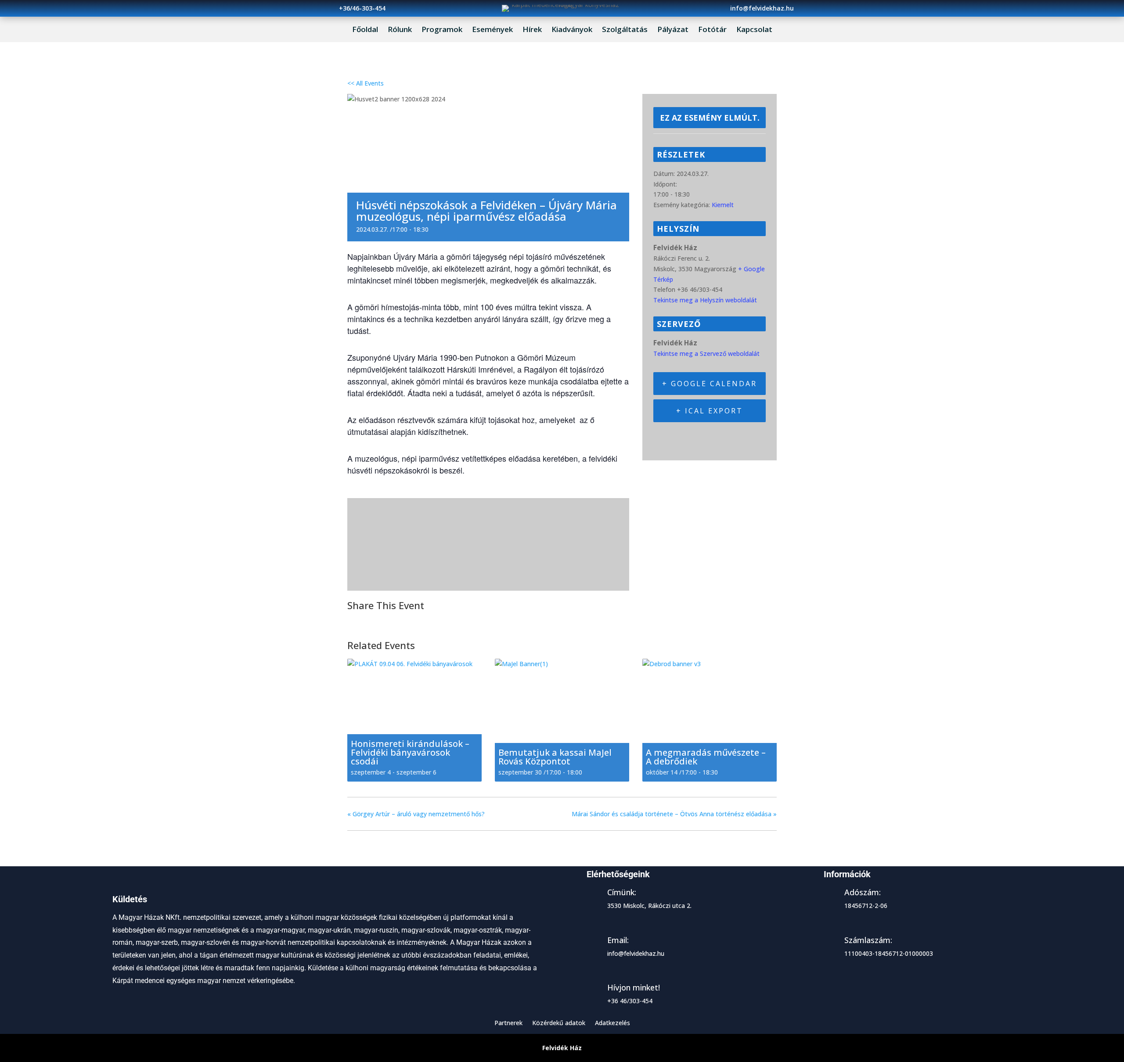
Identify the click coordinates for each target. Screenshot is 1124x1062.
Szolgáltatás (625, 30)
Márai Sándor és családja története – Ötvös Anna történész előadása (674, 814)
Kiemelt (723, 205)
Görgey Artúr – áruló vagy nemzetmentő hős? (416, 814)
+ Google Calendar (709, 383)
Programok (442, 30)
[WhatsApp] (421, 622)
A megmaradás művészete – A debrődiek (706, 756)
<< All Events (365, 83)
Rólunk (400, 30)
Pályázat (672, 30)
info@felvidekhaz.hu (635, 953)
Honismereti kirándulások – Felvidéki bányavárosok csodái (410, 752)
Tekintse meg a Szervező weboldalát (706, 353)
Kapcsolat (754, 30)
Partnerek (508, 1023)
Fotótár (712, 30)
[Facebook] (356, 622)
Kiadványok (571, 30)
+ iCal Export (709, 411)
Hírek (532, 30)
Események (492, 30)
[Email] (400, 622)
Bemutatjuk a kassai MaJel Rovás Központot (555, 756)
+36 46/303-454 (629, 1001)
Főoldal (365, 30)
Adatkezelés (612, 1023)
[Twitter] (377, 622)
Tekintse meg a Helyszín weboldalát (705, 300)
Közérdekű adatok (558, 1023)
